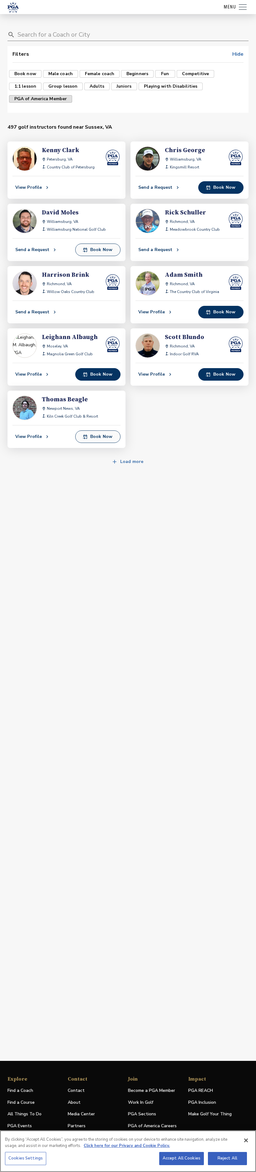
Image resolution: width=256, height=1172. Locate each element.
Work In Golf (140, 1102)
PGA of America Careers (152, 1126)
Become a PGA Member (151, 1090)
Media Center (81, 1114)
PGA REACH (200, 1090)
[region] (128, 1151)
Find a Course (21, 1102)
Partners (77, 1126)
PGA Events (19, 1126)
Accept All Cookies (181, 1158)
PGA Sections (142, 1114)
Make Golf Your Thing (210, 1114)
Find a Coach (20, 1090)
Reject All (227, 1158)
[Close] (246, 1140)
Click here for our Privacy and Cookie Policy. (127, 1146)
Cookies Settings (25, 1158)
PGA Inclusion (202, 1102)
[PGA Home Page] (13, 7)
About (74, 1102)
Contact (76, 1090)
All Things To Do (24, 1114)
